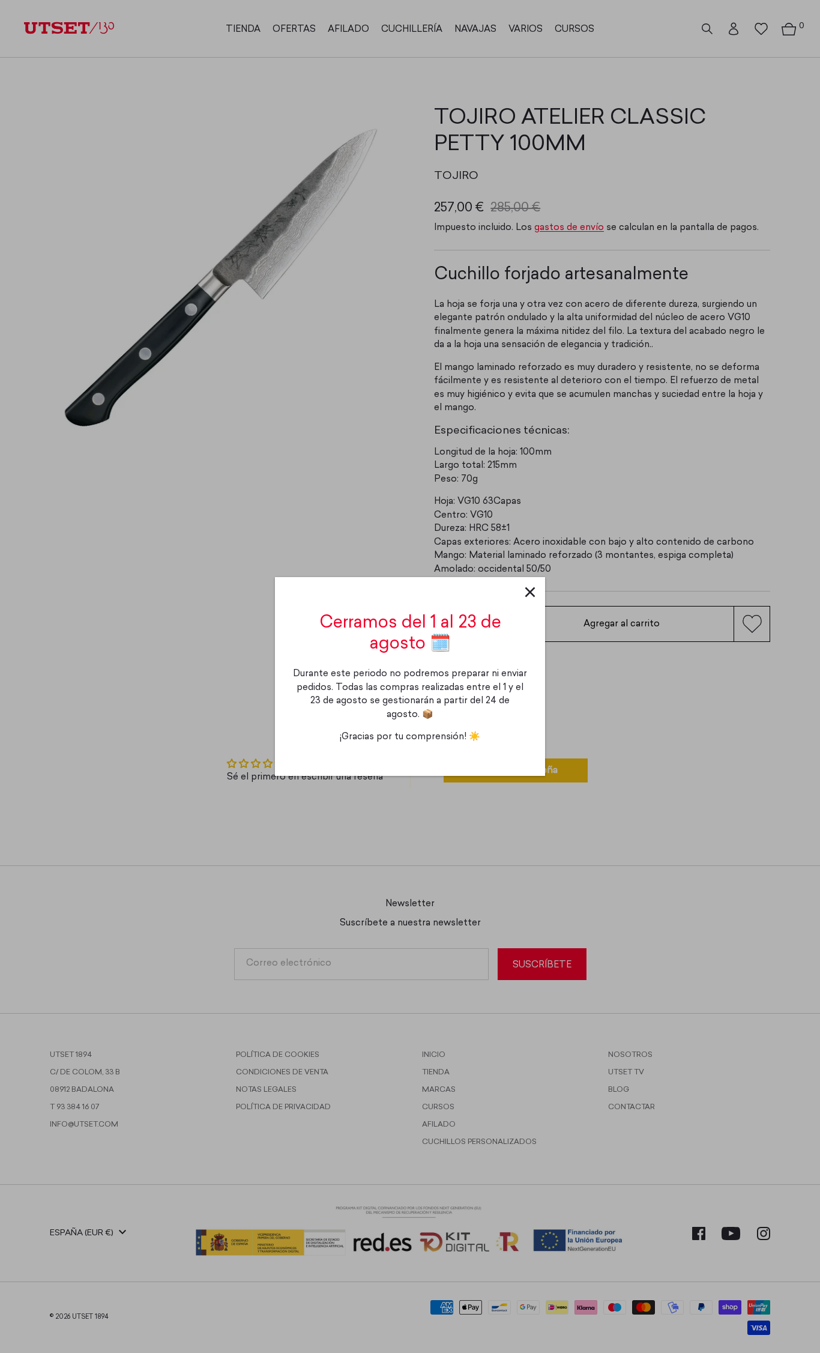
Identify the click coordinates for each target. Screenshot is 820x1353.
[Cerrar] (530, 592)
